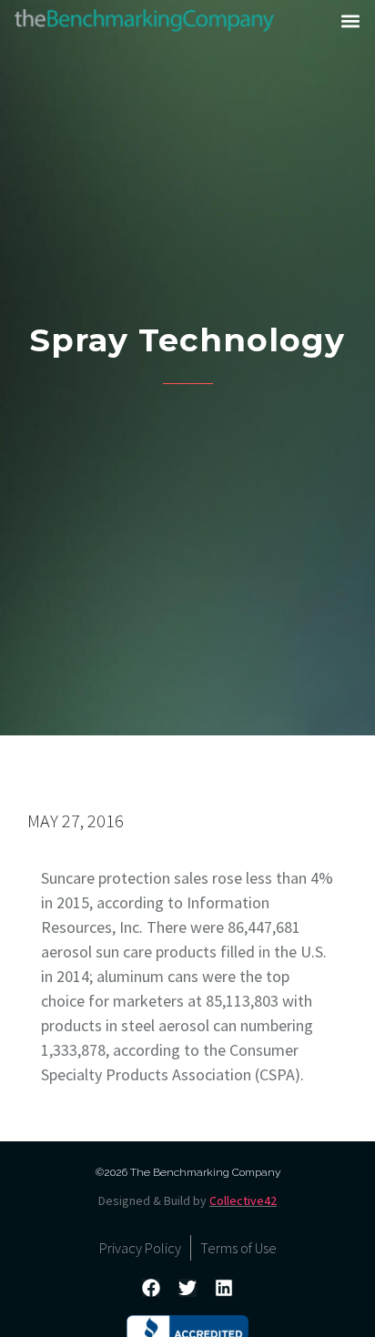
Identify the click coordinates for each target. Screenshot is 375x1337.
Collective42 (243, 1200)
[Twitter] (187, 1288)
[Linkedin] (224, 1288)
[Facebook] (151, 1288)
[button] (350, 21)
